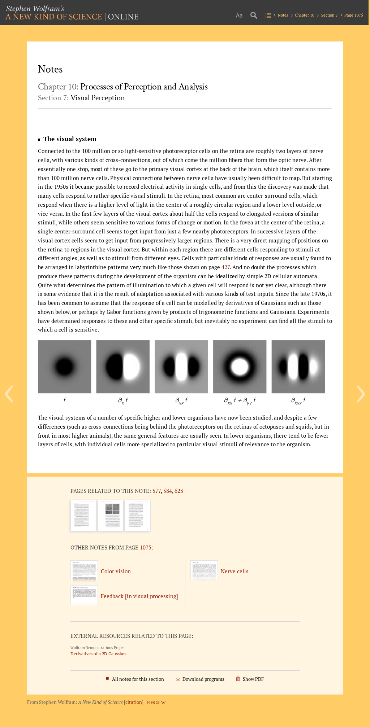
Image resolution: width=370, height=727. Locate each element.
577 (156, 490)
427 (225, 267)
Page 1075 (353, 15)
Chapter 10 (304, 15)
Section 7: (81, 98)
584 (167, 490)
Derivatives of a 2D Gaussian (98, 653)
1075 (145, 547)
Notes (283, 15)
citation (133, 702)
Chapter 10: (122, 87)
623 (179, 490)
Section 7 (329, 15)
